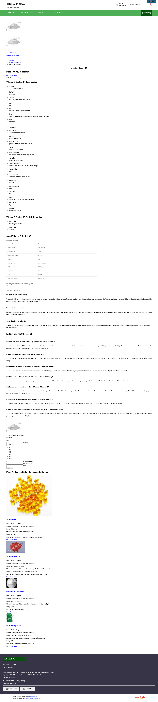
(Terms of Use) (33, 696)
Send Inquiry (147, 13)
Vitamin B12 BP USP (13, 556)
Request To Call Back (12, 55)
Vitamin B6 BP (11, 519)
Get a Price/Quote (11, 76)
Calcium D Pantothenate (15, 592)
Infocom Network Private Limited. (33, 698)
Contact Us (58, 13)
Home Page (12, 13)
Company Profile (27, 13)
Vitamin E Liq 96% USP (14, 626)
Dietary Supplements (15, 62)
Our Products (43, 13)
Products (11, 60)
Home (10, 58)
